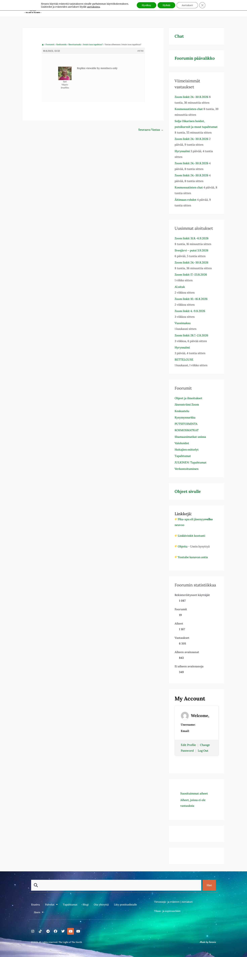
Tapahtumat (183, 456)
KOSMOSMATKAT (187, 430)
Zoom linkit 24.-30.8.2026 (191, 97)
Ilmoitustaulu (74, 44)
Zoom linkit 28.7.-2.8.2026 (191, 335)
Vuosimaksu (183, 323)
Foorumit (50, 44)
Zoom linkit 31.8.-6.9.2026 (192, 238)
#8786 (140, 51)
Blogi (86, 904)
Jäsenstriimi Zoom (187, 404)
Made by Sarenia (208, 942)
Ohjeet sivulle (188, 491)
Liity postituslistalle (125, 904)
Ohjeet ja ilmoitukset (188, 398)
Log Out (203, 750)
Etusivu (35, 904)
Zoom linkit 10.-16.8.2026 (191, 299)
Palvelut (49, 904)
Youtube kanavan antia (193, 557)
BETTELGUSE (184, 359)
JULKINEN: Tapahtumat (191, 462)
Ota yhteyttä (101, 904)
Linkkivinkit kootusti (191, 536)
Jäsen (37, 912)
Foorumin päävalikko (195, 58)
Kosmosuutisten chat (189, 109)
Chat (179, 36)
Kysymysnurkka (185, 417)
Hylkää (166, 5)
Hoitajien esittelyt (187, 449)
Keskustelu (61, 44)
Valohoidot (182, 443)
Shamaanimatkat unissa (190, 437)
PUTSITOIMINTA (186, 424)
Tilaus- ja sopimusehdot (167, 911)
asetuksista (93, 6)
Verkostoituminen (186, 469)
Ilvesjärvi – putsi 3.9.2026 (191, 250)
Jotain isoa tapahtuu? (93, 44)
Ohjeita (183, 546)
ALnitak (180, 287)
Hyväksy (146, 5)
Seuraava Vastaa (150, 129)
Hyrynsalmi (182, 151)
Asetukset (187, 901)
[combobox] (116, 885)
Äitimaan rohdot (185, 200)
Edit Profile (188, 745)
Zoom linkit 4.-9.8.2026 (190, 311)
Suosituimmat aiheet (194, 793)
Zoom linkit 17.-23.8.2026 (191, 274)
